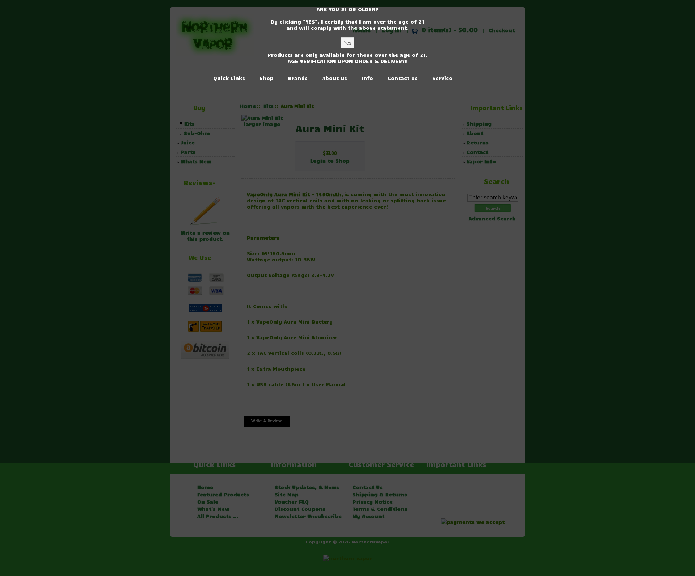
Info (367, 78)
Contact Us (403, 78)
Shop (267, 78)
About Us (334, 78)
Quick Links (229, 78)
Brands (298, 78)
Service (442, 78)
